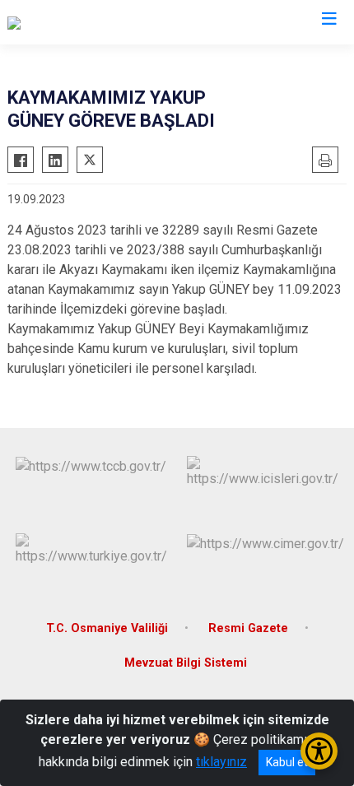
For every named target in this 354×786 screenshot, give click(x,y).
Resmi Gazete (248, 628)
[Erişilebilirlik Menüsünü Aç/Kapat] (319, 751)
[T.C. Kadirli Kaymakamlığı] (78, 22)
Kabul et (287, 762)
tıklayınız (221, 762)
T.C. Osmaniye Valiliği (107, 628)
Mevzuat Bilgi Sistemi (185, 663)
